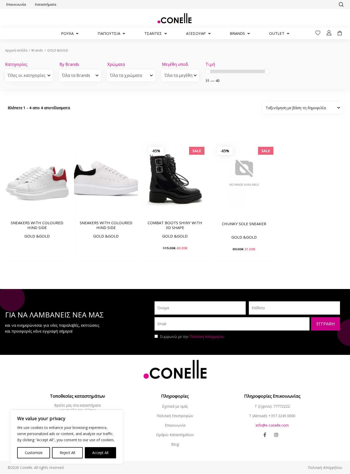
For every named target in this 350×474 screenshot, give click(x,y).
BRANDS (237, 33)
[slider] (207, 71)
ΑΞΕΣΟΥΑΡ (196, 33)
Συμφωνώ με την (192, 336)
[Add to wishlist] (62, 191)
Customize (34, 452)
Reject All (67, 452)
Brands (37, 50)
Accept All (100, 452)
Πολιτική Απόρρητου (207, 336)
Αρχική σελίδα (16, 50)
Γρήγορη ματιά (37, 209)
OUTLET (276, 33)
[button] (341, 4)
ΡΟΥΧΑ (67, 33)
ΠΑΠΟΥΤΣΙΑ (109, 33)
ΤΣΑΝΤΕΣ (153, 33)
